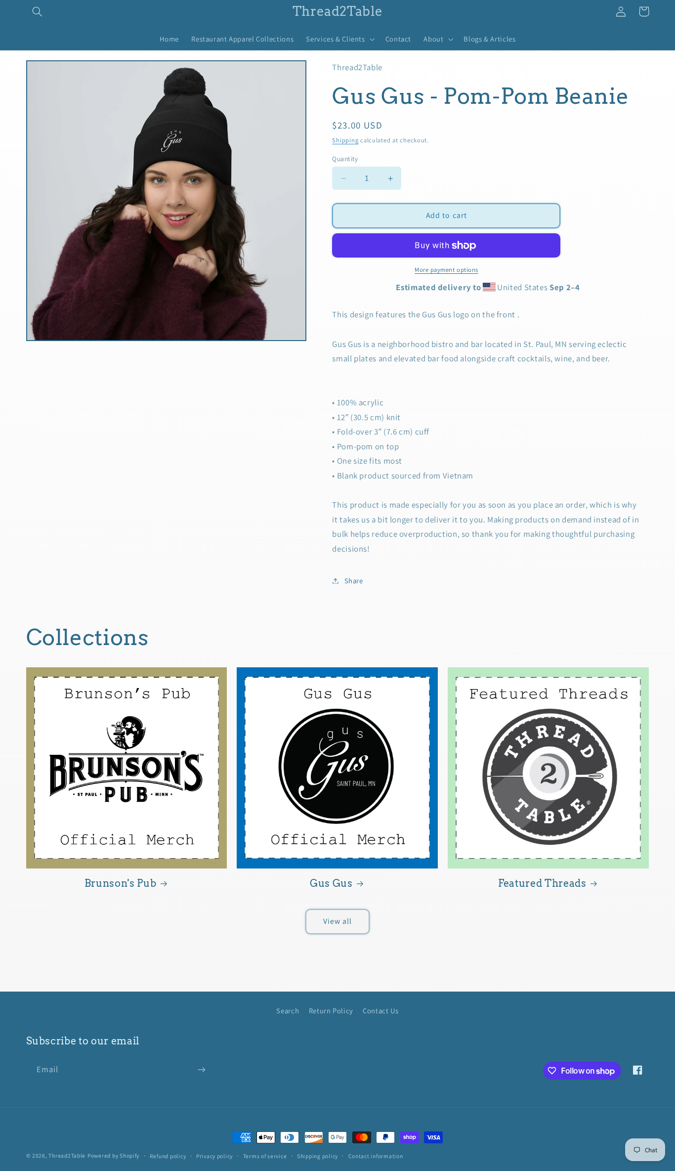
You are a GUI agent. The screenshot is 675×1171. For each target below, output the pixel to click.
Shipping (345, 140)
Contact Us (380, 1010)
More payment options (446, 270)
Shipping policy (317, 1156)
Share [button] (353, 580)
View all (337, 921)
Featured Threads (542, 883)
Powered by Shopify (113, 1155)
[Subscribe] (201, 1070)
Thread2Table (66, 1155)
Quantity (345, 158)
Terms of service (265, 1156)
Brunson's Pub (120, 883)
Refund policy (168, 1156)
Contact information (375, 1156)
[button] (37, 11)
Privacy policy (214, 1156)
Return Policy (331, 1010)
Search (287, 1010)
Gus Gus (331, 883)
